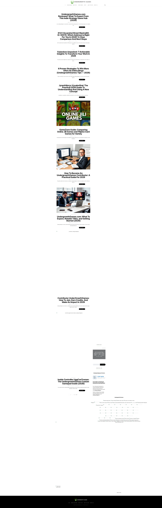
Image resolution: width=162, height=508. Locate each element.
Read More (81, 62)
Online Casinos (73, 66)
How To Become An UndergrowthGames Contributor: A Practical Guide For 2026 (73, 175)
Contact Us (92, 502)
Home (69, 502)
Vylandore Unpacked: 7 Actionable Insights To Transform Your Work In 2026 (73, 54)
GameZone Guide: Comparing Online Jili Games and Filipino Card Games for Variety (73, 131)
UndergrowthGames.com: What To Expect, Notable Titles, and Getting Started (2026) (73, 218)
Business (73, 49)
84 (74, 394)
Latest (73, 127)
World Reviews (73, 214)
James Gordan (74, 74)
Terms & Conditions (74, 502)
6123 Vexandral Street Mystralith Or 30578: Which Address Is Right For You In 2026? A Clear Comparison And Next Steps (73, 36)
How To (73, 83)
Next (76, 394)
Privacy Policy (80, 502)
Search (103, 364)
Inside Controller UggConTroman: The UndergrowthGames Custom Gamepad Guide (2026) (73, 381)
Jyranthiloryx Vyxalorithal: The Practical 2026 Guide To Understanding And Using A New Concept (73, 88)
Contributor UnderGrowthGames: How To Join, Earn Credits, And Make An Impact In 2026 (73, 300)
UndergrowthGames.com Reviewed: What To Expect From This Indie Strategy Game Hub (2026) (73, 17)
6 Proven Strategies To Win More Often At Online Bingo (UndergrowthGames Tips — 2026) (73, 70)
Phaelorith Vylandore (73, 93)
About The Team (86, 502)
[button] (104, 348)
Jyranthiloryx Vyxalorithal (73, 22)
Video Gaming (73, 377)
